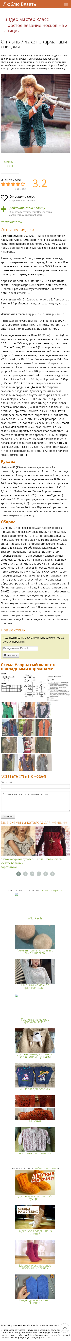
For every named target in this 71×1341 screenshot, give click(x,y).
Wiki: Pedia (35, 918)
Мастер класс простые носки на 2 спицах (35, 1267)
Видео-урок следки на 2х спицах (35, 1232)
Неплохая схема (8, 184)
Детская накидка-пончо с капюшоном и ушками (35, 1055)
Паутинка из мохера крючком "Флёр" (35, 986)
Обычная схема (13, 184)
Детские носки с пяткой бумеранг (35, 1197)
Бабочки (35, 1121)
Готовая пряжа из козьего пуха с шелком (35, 951)
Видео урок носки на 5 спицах (35, 1301)
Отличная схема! (23, 184)
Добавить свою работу (27, 208)
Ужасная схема (3, 184)
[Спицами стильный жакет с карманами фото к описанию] (35, 113)
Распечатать (11, 222)
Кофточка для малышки (35, 1153)
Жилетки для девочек (35, 1089)
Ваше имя (6, 782)
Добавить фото (10, 164)
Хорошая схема (18, 184)
